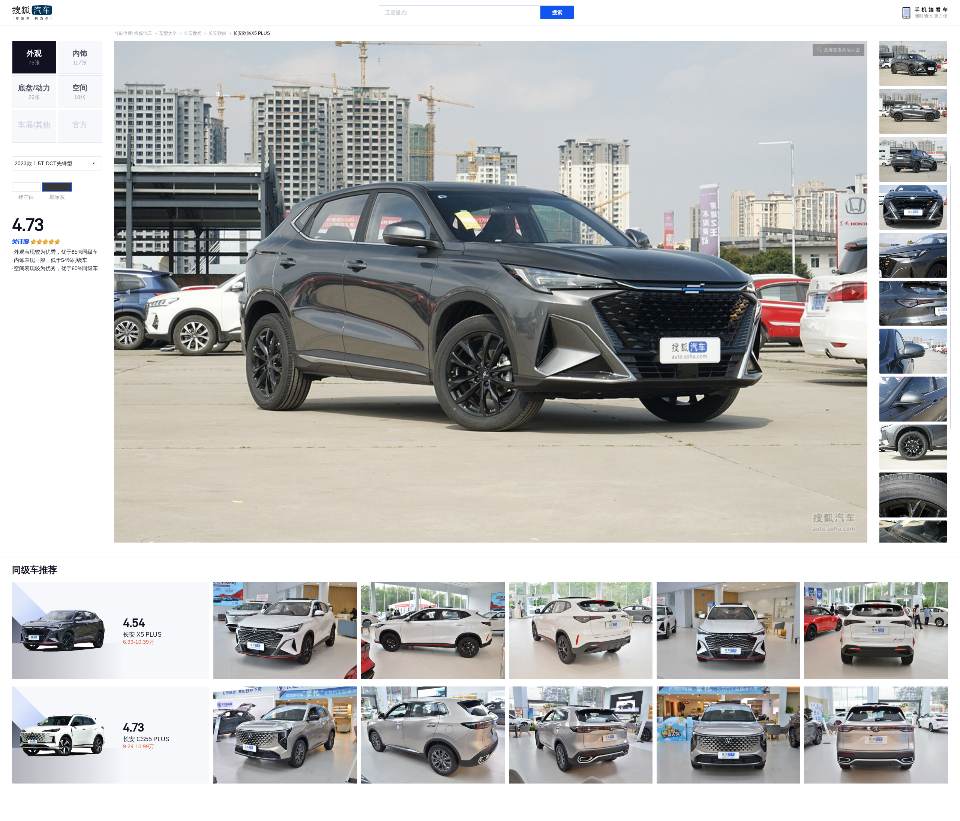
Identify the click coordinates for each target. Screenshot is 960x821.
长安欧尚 (193, 33)
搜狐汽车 (32, 12)
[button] (302, 292)
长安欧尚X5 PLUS (251, 33)
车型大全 (168, 33)
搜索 (557, 12)
